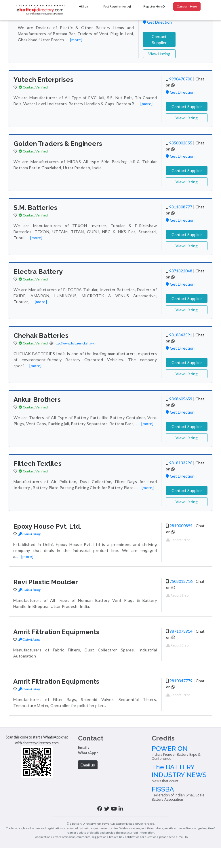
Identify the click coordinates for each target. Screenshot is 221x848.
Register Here (153, 6)
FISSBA (178, 793)
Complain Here (187, 6)
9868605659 (180, 398)
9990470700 (180, 78)
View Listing (159, 53)
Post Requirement (115, 6)
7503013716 (181, 581)
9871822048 (180, 270)
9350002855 (180, 142)
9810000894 (181, 525)
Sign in (86, 6)
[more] (76, 39)
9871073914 (181, 631)
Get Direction (159, 22)
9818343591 (180, 334)
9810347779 (181, 680)
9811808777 (180, 206)
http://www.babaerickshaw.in (76, 343)
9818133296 (180, 462)
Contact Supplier (159, 39)
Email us (88, 764)
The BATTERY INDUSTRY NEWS (179, 773)
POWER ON (176, 753)
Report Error (180, 540)
